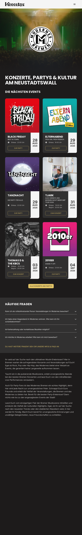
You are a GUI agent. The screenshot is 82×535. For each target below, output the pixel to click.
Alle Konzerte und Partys (41, 286)
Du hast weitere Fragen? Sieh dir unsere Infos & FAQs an (32, 346)
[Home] (15, 4)
